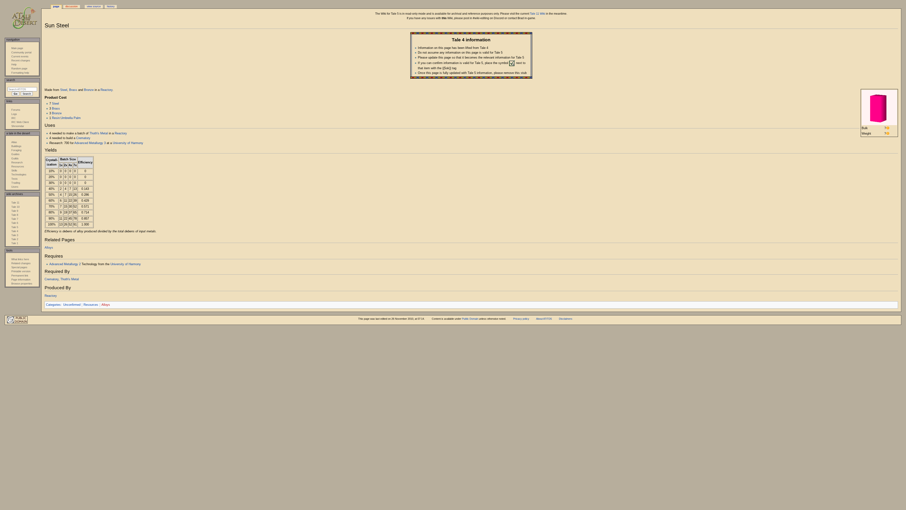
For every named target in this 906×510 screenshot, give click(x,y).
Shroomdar (17, 126)
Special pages (19, 267)
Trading (15, 182)
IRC (13, 118)
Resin (56, 118)
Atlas (14, 142)
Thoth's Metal (98, 133)
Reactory (107, 90)
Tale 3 (14, 235)
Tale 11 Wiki (537, 13)
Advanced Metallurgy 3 (90, 143)
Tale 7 (14, 218)
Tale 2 (14, 239)
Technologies (18, 174)
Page (56, 6)
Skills (14, 170)
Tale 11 (15, 202)
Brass (73, 90)
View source (94, 6)
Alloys (49, 247)
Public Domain (470, 318)
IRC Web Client (20, 122)
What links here (20, 259)
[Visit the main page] (27, 18)
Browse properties (21, 283)
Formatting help (20, 72)
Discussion (71, 6)
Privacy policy (521, 318)
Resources (91, 304)
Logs (14, 114)
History (111, 6)
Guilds (15, 158)
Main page (17, 48)
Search (10, 80)
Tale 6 (14, 222)
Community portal (21, 52)
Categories (53, 304)
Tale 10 (15, 206)
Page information (20, 279)
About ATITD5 (544, 318)
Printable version (20, 271)
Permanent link (19, 275)
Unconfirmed (71, 304)
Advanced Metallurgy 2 (65, 264)
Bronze (89, 90)
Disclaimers (565, 318)
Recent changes (20, 60)
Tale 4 (14, 231)
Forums (15, 109)
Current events (20, 56)
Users (14, 186)
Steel (63, 90)
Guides (15, 154)
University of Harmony (128, 143)
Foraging (16, 150)
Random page (19, 68)
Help (14, 64)
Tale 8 (14, 214)
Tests (14, 178)
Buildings (16, 146)
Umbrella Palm (71, 118)
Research (17, 162)
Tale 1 (14, 243)
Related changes (21, 263)
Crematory (83, 138)
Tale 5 (14, 227)
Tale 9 (14, 210)
